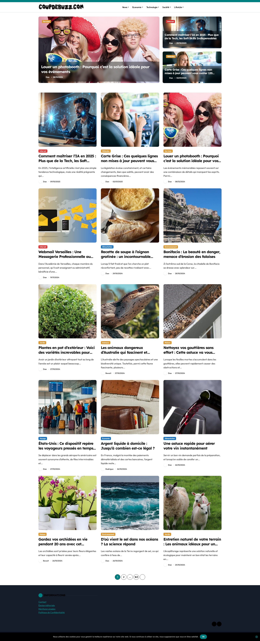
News (124, 7)
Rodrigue (109, 469)
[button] (156, 49)
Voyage (43, 438)
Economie (136, 7)
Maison (167, 343)
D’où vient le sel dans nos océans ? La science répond (129, 541)
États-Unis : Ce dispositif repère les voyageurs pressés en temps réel (65, 448)
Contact (42, 601)
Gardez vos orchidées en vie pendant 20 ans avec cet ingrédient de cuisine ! (62, 544)
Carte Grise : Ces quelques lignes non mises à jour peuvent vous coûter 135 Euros (188, 73)
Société (165, 7)
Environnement (171, 247)
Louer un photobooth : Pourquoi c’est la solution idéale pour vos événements (191, 161)
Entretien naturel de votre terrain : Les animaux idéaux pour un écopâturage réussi (192, 544)
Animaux (105, 343)
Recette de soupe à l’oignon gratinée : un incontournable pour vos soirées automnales (126, 256)
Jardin (42, 343)
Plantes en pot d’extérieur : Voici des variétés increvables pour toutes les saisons (66, 352)
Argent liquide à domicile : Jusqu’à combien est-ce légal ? (128, 445)
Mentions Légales (46, 609)
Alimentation (107, 247)
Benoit (108, 373)
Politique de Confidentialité (51, 612)
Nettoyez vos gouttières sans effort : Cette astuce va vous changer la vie (188, 352)
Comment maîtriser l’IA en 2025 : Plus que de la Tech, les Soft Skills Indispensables (191, 36)
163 (136, 577)
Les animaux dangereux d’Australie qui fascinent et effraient (124, 352)
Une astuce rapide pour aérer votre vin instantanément (189, 445)
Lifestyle (178, 7)
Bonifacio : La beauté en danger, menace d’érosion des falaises (191, 254)
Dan (47, 77)
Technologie (151, 7)
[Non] (256, 636)
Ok (203, 637)
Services (168, 151)
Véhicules (171, 56)
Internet (46, 21)
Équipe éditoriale (46, 605)
